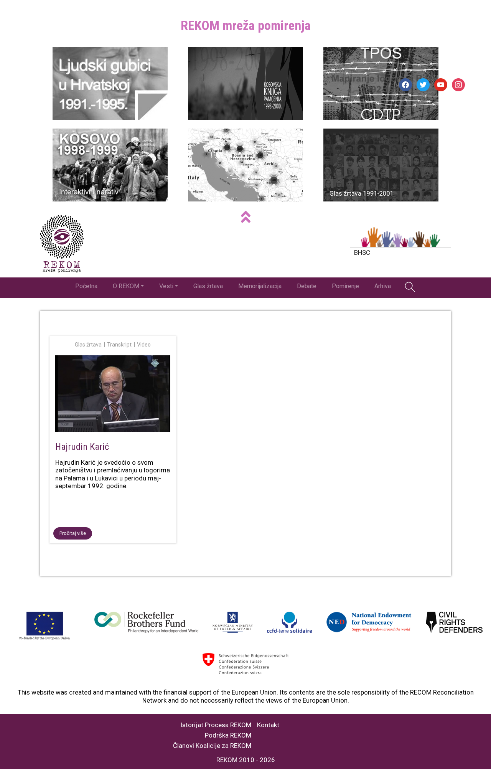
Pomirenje (345, 286)
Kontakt (268, 725)
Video (144, 345)
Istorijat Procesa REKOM (215, 725)
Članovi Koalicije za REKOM (212, 746)
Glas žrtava (208, 286)
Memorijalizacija (260, 286)
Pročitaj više (72, 533)
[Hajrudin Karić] (112, 395)
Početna (86, 286)
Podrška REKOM (228, 735)
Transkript (119, 345)
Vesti (166, 286)
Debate (306, 286)
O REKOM (126, 286)
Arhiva (382, 286)
